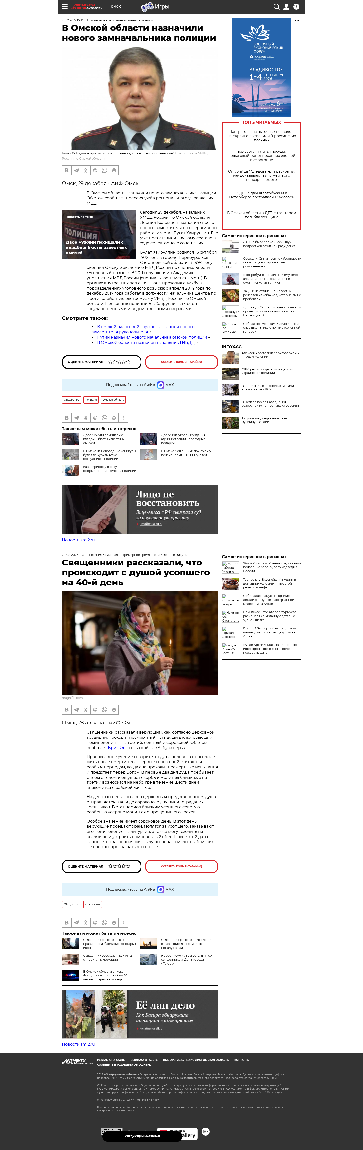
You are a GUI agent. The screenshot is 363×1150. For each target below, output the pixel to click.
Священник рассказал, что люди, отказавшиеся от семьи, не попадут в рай (186, 944)
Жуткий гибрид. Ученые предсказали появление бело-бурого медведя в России (272, 567)
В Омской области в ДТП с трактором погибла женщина (261, 215)
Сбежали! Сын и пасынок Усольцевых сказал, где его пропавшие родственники (272, 262)
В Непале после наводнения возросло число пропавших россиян (270, 403)
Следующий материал (142, 1136)
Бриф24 (116, 747)
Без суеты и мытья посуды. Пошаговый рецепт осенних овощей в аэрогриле (261, 156)
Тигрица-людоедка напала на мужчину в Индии (265, 420)
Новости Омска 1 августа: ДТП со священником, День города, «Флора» (186, 959)
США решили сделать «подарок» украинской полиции (267, 371)
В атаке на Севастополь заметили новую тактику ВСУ (268, 387)
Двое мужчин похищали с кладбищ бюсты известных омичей (103, 439)
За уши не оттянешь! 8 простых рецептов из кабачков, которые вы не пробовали (272, 295)
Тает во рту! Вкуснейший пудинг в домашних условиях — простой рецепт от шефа (269, 583)
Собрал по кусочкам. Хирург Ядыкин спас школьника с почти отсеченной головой (272, 327)
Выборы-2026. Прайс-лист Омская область (196, 1060)
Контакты (241, 1060)
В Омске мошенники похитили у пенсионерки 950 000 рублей (186, 453)
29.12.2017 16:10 (72, 20)
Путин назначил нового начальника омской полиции (152, 337)
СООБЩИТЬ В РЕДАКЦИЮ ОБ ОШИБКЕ (124, 1064)
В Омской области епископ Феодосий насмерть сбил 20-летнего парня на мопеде (106, 975)
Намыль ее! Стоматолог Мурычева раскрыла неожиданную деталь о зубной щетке (269, 616)
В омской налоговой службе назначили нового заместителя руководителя (143, 329)
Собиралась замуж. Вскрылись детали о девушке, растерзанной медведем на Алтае (268, 600)
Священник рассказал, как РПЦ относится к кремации (107, 957)
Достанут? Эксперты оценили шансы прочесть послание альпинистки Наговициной (272, 311)
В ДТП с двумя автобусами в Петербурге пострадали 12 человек (261, 195)
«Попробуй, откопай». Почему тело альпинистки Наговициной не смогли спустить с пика (270, 278)
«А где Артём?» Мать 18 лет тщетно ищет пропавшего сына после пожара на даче (270, 648)
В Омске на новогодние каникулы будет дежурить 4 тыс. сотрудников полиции (109, 455)
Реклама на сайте (111, 1060)
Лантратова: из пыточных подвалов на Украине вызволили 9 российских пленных (261, 136)
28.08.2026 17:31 (73, 555)
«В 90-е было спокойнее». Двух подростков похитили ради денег (269, 244)
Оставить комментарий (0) (181, 362)
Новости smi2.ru (78, 540)
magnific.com (72, 698)
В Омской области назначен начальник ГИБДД (146, 342)
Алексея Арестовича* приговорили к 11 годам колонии (270, 354)
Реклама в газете (144, 1060)
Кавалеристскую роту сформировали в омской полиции (109, 469)
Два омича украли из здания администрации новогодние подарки (183, 439)
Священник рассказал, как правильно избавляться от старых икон (109, 944)
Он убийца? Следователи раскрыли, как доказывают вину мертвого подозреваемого (261, 175)
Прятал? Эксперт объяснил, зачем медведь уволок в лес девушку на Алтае (269, 632)
